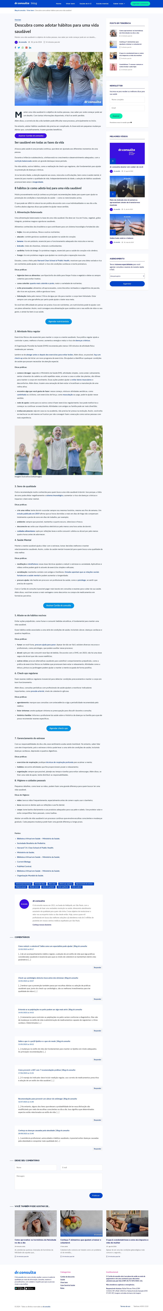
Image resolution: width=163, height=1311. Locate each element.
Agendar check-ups (59, 728)
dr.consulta (23, 42)
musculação (68, 395)
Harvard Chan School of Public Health (53, 261)
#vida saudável (76, 887)
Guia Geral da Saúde (67, 1285)
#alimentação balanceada (23, 883)
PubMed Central (24, 866)
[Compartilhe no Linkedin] (30, 48)
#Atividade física (40, 883)
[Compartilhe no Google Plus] (26, 48)
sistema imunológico (54, 495)
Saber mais (118, 4)
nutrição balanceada (23, 161)
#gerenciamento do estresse (84, 883)
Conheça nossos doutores (42, 925)
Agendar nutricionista (58, 322)
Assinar (116, 116)
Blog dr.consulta (20, 10)
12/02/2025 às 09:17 (26, 949)
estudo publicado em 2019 (28, 514)
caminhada (21, 395)
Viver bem (70, 4)
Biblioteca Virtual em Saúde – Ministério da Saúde (38, 839)
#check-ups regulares (66, 883)
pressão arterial (37, 691)
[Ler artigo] (113, 33)
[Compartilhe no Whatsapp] (23, 48)
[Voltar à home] (25, 1272)
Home (58, 4)
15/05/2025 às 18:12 (26, 1044)
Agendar (127, 284)
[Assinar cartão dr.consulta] (31, 136)
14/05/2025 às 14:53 (26, 1012)
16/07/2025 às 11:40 (26, 1102)
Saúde (62, 1280)
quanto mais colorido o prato (42, 283)
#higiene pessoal (21, 887)
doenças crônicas (82, 340)
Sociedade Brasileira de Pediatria (31, 843)
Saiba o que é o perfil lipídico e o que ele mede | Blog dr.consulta (44, 1041)
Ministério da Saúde (25, 852)
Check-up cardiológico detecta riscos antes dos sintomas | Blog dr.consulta (48, 978)
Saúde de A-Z (85, 4)
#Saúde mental (34, 887)
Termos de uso (125, 1306)
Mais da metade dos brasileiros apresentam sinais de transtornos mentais (125, 202)
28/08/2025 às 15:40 (26, 1133)
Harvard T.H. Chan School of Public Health (35, 848)
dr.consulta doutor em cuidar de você (126, 167)
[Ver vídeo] (127, 153)
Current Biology (23, 862)
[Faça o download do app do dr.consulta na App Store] (30, 1288)
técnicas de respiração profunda (60, 762)
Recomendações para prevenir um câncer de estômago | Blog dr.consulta (47, 1099)
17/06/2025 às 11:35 (26, 1073)
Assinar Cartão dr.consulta (58, 606)
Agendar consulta (140, 4)
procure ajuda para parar (45, 645)
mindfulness (33, 564)
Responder (97, 967)
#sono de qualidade (48, 887)
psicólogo (82, 580)
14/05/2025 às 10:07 (26, 981)
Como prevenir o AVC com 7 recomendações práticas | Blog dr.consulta (46, 1070)
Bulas (62, 1288)
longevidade (38, 182)
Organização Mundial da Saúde (30, 876)
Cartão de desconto (67, 1277)
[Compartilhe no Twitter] (19, 48)
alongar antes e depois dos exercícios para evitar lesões (49, 355)
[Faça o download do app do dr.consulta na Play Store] (20, 1288)
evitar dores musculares (82, 380)
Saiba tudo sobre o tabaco (121, 238)
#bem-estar (52, 883)
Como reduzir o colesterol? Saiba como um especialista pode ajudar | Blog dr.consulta (52, 946)
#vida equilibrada (63, 887)
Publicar (96, 1195)
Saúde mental (102, 4)
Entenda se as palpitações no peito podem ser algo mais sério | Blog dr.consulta (50, 1010)
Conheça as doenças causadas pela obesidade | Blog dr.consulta (43, 1130)
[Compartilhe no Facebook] (15, 48)
